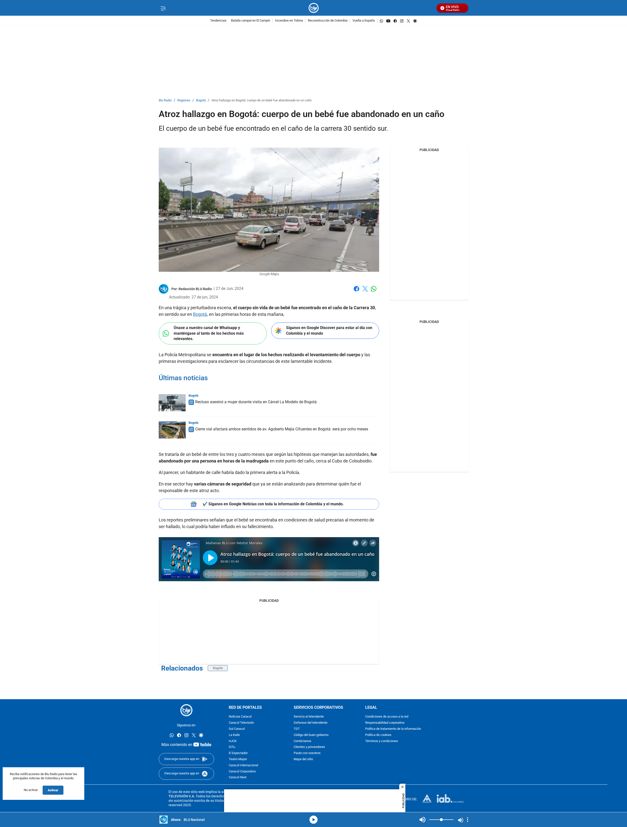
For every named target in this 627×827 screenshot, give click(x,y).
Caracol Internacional (243, 765)
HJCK (233, 741)
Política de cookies (378, 735)
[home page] (314, 8)
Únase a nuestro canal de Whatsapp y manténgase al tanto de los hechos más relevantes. (209, 333)
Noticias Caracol (240, 717)
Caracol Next (237, 777)
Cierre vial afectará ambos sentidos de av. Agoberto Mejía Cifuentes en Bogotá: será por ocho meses (281, 429)
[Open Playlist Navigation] (467, 819)
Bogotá (201, 100)
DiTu (232, 747)
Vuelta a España (363, 21)
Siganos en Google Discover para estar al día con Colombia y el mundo (329, 330)
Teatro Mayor (238, 759)
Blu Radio (165, 100)
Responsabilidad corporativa (384, 723)
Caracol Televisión (241, 723)
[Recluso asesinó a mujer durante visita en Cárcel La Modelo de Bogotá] (172, 402)
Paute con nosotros (307, 753)
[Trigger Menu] (163, 8)
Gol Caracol (237, 729)
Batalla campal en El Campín (250, 21)
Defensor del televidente (310, 723)
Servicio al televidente (309, 717)
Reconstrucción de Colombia (328, 21)
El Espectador (238, 753)
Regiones (183, 100)
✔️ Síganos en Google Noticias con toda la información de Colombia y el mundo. (273, 504)
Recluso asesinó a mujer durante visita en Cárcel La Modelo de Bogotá (256, 402)
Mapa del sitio (303, 759)
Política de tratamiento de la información (393, 729)
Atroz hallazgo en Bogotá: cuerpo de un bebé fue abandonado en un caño (261, 100)
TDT (297, 729)
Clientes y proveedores (309, 747)
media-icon (313, 819)
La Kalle (234, 735)
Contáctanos (302, 741)
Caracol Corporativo (242, 771)
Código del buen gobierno (311, 735)
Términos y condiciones (381, 741)
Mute (422, 820)
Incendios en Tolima (289, 21)
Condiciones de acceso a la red (386, 717)
